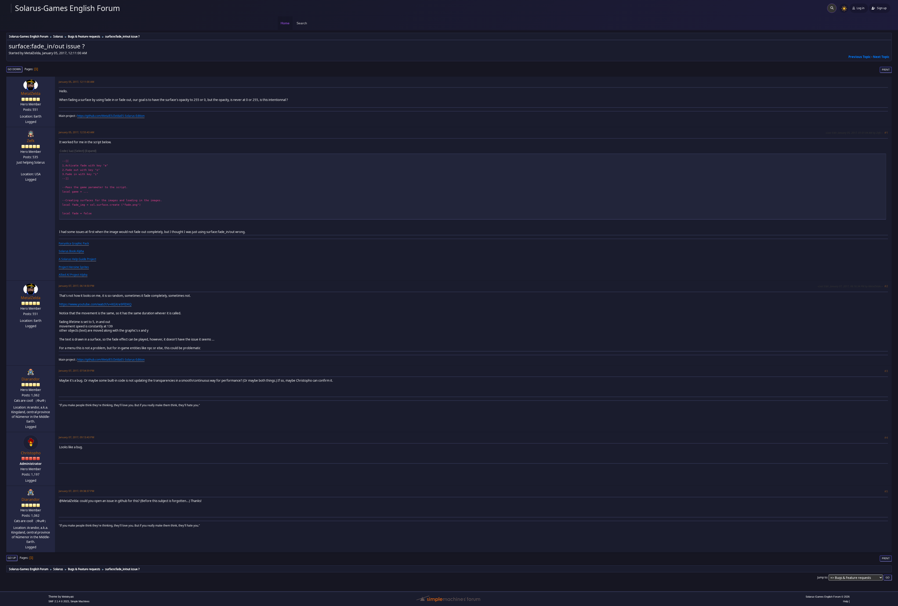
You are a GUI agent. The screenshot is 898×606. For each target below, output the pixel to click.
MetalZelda (30, 93)
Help (845, 601)
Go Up (12, 557)
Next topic (881, 57)
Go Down (14, 69)
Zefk (31, 140)
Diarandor (31, 379)
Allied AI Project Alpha (73, 275)
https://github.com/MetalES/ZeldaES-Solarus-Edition (111, 116)
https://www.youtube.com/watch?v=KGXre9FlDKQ (95, 304)
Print (886, 69)
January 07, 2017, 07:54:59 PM (76, 370)
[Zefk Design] (30, 168)
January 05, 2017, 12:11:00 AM (76, 81)
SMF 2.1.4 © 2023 (58, 601)
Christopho (31, 452)
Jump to (822, 577)
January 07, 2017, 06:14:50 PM (76, 285)
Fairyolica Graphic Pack (74, 243)
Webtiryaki (68, 596)
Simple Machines (80, 601)
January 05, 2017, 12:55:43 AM (76, 132)
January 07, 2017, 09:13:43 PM (76, 437)
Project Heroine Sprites (74, 267)
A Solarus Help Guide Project (77, 259)
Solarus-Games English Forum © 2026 (828, 596)
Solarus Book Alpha (71, 251)
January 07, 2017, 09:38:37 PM (76, 491)
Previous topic (859, 57)
